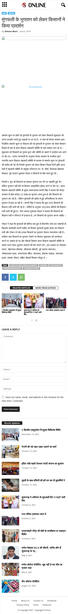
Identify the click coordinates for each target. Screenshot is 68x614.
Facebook (47, 604)
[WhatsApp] (21, 277)
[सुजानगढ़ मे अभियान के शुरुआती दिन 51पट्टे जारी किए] (34, 300)
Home (14, 600)
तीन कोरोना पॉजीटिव (30, 581)
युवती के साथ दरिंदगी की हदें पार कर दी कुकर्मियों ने (43, 480)
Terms (36, 604)
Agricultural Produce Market (23, 265)
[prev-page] (32, 320)
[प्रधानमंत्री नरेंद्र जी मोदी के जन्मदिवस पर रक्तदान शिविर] (10, 535)
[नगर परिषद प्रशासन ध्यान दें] (56, 300)
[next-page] (36, 320)
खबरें (4, 13)
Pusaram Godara (31, 268)
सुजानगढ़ (11, 13)
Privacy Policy (23, 604)
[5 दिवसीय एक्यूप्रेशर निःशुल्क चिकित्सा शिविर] (12, 300)
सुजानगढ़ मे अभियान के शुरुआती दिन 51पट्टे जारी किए (32, 312)
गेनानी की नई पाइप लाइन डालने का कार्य (39, 446)
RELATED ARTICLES (21, 287)
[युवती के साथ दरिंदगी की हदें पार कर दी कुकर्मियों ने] (10, 485)
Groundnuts (56, 265)
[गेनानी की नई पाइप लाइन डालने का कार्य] (10, 451)
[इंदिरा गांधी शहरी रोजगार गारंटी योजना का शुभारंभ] (10, 468)
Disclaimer (51, 600)
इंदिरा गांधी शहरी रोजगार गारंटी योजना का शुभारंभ (43, 463)
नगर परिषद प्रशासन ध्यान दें (55, 310)
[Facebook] (5, 277)
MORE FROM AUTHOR (45, 287)
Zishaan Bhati (11, 31)
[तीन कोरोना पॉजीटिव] (10, 586)
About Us (25, 600)
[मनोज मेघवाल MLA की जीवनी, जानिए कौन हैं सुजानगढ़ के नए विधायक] (10, 552)
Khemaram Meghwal (12, 268)
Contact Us (38, 600)
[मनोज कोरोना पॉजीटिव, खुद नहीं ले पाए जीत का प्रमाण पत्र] (10, 569)
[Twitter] (13, 277)
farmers (43, 265)
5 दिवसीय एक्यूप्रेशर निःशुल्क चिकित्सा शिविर (11, 311)
